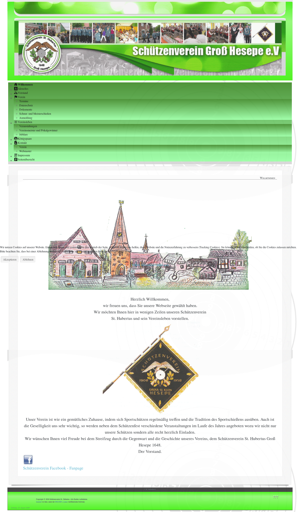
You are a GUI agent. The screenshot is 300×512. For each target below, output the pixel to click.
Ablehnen (28, 259)
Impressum (163, 265)
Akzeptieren (9, 259)
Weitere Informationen (144, 265)
